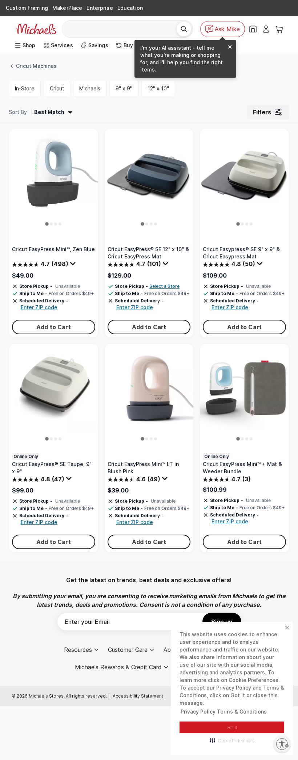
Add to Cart (53, 327)
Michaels (89, 88)
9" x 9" (124, 88)
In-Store (25, 88)
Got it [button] (232, 727)
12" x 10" (158, 88)
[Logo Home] (36, 29)
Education (130, 8)
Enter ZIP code (39, 307)
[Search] (184, 29)
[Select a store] (253, 29)
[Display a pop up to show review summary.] (73, 265)
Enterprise (99, 8)
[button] (232, 740)
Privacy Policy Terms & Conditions (224, 711)
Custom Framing (27, 8)
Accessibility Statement (138, 696)
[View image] (47, 224)
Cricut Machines (36, 66)
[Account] (266, 29)
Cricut (57, 88)
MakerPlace (67, 8)
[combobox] (122, 29)
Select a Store (164, 286)
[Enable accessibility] (282, 744)
